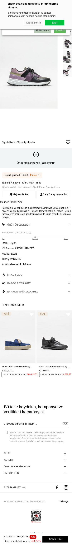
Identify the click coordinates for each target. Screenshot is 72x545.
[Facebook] (57, 487)
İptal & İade (14, 275)
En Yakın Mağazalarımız (22, 291)
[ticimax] (63, 501)
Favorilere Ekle (32, 314)
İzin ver (60, 30)
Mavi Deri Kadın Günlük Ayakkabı (18, 366)
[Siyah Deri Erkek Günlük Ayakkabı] (54, 337)
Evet (54, 22)
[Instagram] (66, 487)
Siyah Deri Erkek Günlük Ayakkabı (54, 366)
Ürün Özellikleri (18, 224)
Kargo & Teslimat (19, 283)
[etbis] (36, 517)
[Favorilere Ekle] (68, 142)
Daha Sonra (33, 22)
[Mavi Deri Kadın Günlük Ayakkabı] (18, 337)
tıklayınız (59, 441)
